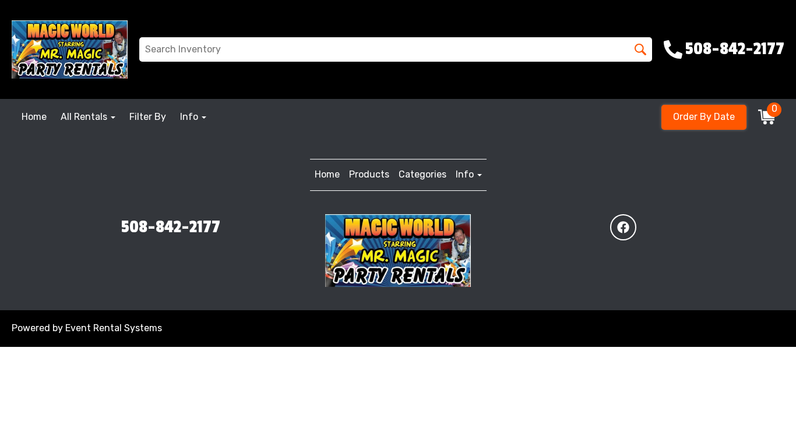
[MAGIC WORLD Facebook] (623, 227)
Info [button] (190, 116)
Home (34, 116)
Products (369, 174)
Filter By (147, 116)
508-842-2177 (170, 227)
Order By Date (704, 116)
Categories (422, 174)
